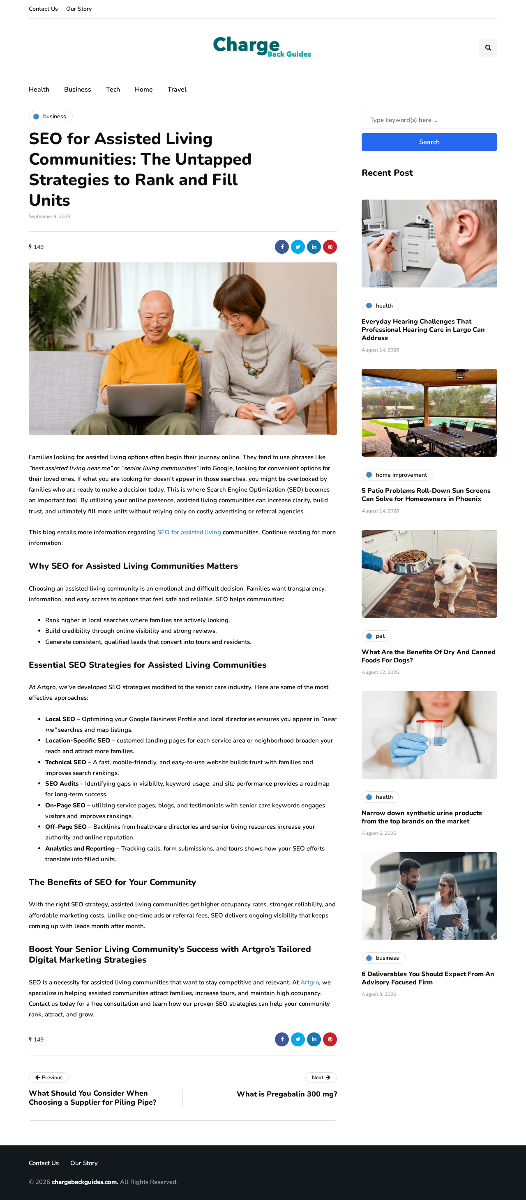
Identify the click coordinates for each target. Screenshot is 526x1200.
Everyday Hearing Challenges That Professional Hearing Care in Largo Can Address (423, 330)
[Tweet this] (298, 247)
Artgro (309, 982)
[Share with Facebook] (282, 247)
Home (144, 89)
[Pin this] (330, 247)
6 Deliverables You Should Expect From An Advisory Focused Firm (428, 977)
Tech (113, 89)
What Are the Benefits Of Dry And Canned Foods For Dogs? (429, 655)
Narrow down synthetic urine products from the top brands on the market (422, 816)
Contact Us (43, 9)
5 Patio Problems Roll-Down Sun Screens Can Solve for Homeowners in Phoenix (426, 494)
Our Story (79, 9)
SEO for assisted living (189, 532)
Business (77, 89)
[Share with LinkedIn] (314, 247)
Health (39, 89)
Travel (177, 89)
